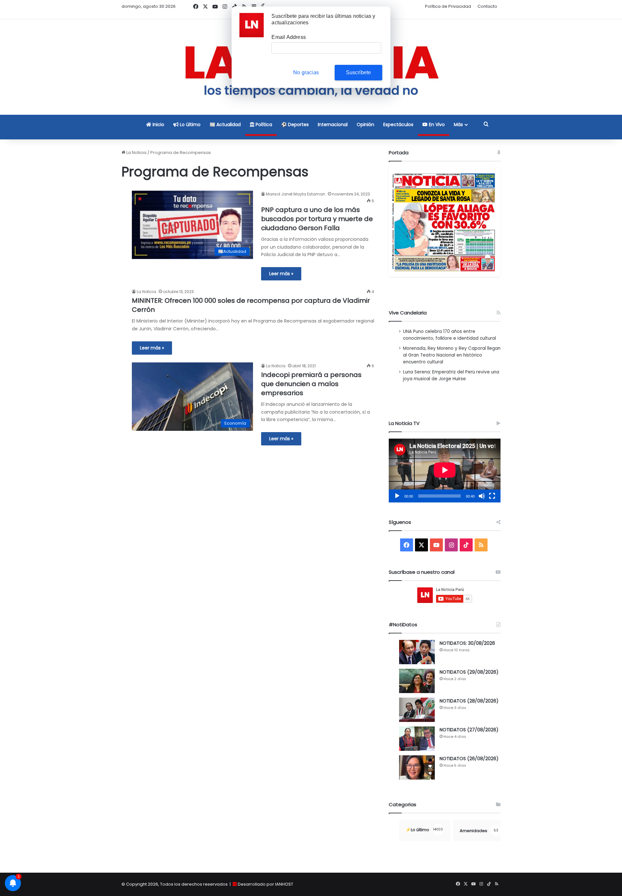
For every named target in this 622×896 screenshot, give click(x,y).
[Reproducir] (397, 496)
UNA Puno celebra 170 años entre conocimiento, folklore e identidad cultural (449, 334)
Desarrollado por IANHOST (265, 884)
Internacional (333, 124)
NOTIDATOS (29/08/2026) (469, 672)
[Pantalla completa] (492, 496)
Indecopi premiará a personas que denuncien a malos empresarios (311, 383)
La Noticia (135, 152)
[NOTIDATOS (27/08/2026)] (417, 738)
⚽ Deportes (295, 124)
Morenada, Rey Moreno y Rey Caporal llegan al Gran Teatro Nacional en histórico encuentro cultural (452, 355)
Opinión (365, 124)
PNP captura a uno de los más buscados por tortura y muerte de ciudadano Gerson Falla (317, 218)
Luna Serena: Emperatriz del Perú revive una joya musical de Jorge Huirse (451, 375)
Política (263, 124)
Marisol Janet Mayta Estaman (295, 194)
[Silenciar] (481, 496)
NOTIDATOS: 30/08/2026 (467, 643)
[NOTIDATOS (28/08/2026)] (417, 710)
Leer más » (281, 273)
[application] (445, 470)
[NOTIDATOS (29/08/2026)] (417, 681)
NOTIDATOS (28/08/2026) (469, 701)
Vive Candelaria (408, 312)
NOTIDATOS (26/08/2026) (469, 758)
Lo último (190, 124)
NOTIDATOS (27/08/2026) (469, 729)
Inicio (157, 124)
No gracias (306, 72)
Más (458, 124)
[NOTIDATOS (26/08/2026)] (417, 767)
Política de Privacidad (448, 6)
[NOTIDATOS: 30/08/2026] (417, 652)
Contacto (487, 6)
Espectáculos (398, 124)
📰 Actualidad (225, 124)
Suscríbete (358, 72)
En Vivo (436, 124)
